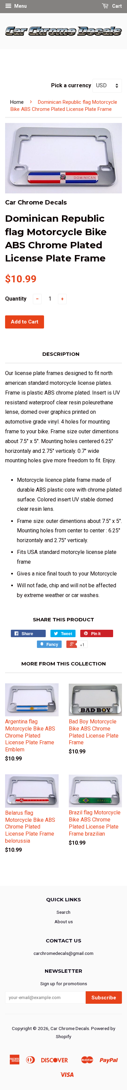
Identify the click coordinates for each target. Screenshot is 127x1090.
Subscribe (103, 998)
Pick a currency (71, 85)
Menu (20, 6)
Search (63, 912)
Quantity (15, 298)
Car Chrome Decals (69, 1028)
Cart (116, 6)
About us (64, 921)
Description (61, 354)
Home (17, 102)
